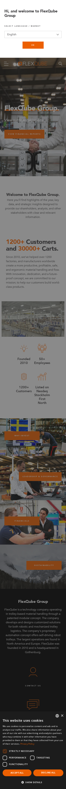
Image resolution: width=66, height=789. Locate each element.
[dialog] (33, 750)
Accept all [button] (17, 772)
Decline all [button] (48, 772)
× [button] (62, 715)
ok (33, 45)
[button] (33, 782)
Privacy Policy (27, 743)
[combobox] (57, 716)
